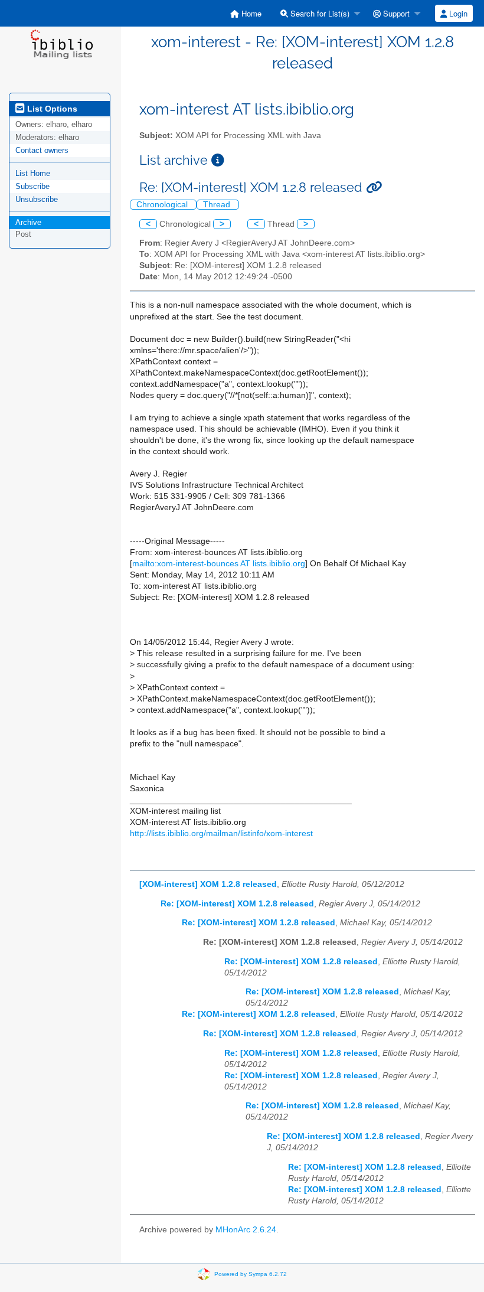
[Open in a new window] (217, 160)
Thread (218, 204)
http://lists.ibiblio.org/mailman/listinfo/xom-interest (221, 833)
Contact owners (41, 150)
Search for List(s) (318, 13)
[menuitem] (246, 13)
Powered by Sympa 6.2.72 (250, 1274)
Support (395, 13)
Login (457, 13)
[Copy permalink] (374, 187)
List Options (51, 108)
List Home (32, 173)
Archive (28, 222)
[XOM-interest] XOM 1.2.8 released (208, 884)
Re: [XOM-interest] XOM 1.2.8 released (237, 903)
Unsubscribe (36, 199)
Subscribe (32, 186)
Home (250, 13)
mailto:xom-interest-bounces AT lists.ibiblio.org (218, 563)
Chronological (163, 204)
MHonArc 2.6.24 (245, 1229)
